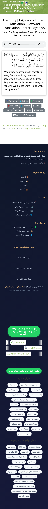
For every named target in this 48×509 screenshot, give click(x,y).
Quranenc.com (33, 128)
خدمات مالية (13, 385)
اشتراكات (25, 390)
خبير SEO (22, 447)
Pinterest (14, 106)
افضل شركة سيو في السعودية (16, 457)
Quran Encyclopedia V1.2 (14, 125)
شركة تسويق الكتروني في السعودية (24, 399)
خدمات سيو (11, 447)
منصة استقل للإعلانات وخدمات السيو (24, 491)
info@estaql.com (22, 231)
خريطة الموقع (13, 290)
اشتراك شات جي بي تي (18, 409)
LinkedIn (26, 106)
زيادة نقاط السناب (36, 395)
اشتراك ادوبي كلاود (31, 424)
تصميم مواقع (11, 471)
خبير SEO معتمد (24, 258)
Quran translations (19, 1)
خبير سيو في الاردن (29, 476)
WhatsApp (37, 101)
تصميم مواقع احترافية (24, 268)
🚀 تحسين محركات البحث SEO (24, 202)
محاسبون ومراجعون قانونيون (30, 385)
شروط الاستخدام (23, 290)
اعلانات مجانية (36, 452)
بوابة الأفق (32, 462)
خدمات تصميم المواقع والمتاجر (24, 486)
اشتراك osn (24, 429)
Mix (29, 110)
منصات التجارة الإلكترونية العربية (30, 471)
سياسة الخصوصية (34, 290)
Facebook (12, 101)
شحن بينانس (36, 429)
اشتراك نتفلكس (16, 424)
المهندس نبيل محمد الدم (29, 404)
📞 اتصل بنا (24, 185)
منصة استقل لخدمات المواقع (24, 247)
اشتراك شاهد (36, 390)
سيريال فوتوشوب (34, 447)
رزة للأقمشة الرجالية (16, 419)
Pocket (18, 115)
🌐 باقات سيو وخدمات (24, 215)
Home (4, 1)
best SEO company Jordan (24, 481)
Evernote (39, 110)
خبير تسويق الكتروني (32, 467)
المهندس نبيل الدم (19, 462)
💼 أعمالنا (24, 190)
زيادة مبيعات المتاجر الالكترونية (16, 395)
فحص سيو (15, 476)
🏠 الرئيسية (24, 177)
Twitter (24, 101)
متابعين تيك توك (13, 390)
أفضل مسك (33, 409)
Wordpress (30, 115)
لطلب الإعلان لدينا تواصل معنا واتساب (24, 371)
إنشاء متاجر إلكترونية (24, 279)
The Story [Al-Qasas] (14, 11)
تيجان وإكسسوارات (18, 414)
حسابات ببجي (12, 429)
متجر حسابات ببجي (24, 434)
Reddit (20, 110)
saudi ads (25, 452)
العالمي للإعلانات (35, 457)
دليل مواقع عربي (12, 452)
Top (44, 125)
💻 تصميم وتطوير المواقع (24, 207)
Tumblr (9, 110)
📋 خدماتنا (24, 181)
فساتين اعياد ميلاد (32, 419)
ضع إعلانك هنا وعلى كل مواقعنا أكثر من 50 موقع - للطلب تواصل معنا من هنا (24, 331)
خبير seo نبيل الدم (15, 467)
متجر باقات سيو (24, 496)
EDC (13, 128)
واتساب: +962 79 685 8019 (22, 227)
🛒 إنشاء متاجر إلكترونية (24, 211)
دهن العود (14, 404)
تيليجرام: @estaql (22, 235)
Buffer (37, 106)
